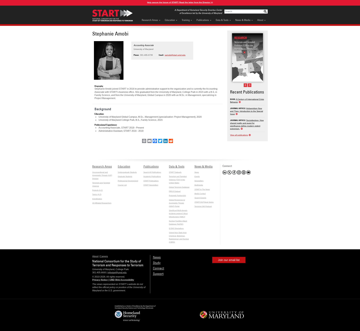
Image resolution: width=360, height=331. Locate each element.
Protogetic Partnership (177, 196)
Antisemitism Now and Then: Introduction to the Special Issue (246, 111)
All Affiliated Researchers (101, 203)
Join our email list (229, 260)
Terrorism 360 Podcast (203, 206)
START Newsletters (150, 185)
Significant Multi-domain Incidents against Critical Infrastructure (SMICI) (178, 214)
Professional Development (128, 181)
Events (197, 177)
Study (157, 263)
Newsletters (198, 181)
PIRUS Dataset (174, 191)
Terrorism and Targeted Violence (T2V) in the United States (178, 180)
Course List (122, 185)
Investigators (97, 199)
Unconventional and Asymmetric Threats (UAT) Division (102, 175)
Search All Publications (152, 172)
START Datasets (175, 172)
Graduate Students (125, 177)
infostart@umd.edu (117, 272)
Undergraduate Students (127, 172)
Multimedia (198, 185)
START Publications (151, 181)
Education (170, 19)
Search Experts (200, 198)
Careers (104, 256)
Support (158, 273)
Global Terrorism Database (179, 187)
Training (186, 19)
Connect (158, 268)
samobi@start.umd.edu (175, 55)
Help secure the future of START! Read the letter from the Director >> (180, 2)
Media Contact (200, 194)
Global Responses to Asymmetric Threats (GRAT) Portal (177, 203)
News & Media (242, 19)
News (196, 172)
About (260, 19)
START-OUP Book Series (204, 202)
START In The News (202, 189)
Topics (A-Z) (96, 195)
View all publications (239, 135)
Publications (202, 19)
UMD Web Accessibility (121, 280)
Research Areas (150, 19)
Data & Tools (222, 19)
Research (240, 37)
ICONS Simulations (176, 229)
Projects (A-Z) (97, 190)
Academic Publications (152, 177)
